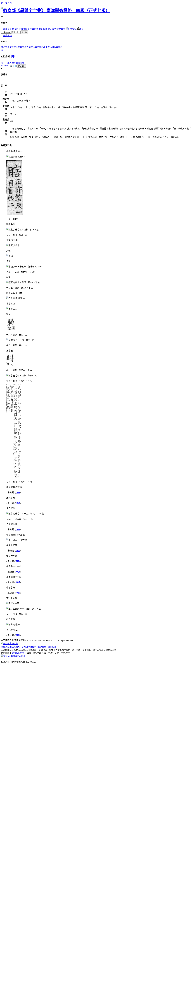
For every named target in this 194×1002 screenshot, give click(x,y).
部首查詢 (5, 47)
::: (2, 29)
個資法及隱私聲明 (11, 647)
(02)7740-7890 (18, 653)
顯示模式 (52, 29)
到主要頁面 (6, 3)
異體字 (13, 63)
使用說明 (43, 29)
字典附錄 (34, 29)
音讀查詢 (30, 47)
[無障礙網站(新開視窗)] (13, 656)
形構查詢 (22, 47)
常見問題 (16, 29)
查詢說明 (7, 35)
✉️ (14, 66)
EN (81, 29)
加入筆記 (21, 66)
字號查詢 (39, 47)
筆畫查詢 (14, 47)
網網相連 (52, 647)
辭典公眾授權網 (29, 647)
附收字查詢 (57, 47)
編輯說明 (25, 29)
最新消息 (7, 29)
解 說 (5, 63)
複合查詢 (47, 47)
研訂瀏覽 (20, 63)
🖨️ (11, 66)
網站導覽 (61, 29)
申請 (18, 492)
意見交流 (42, 647)
